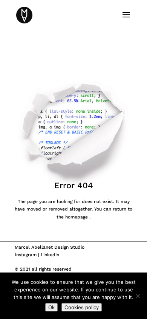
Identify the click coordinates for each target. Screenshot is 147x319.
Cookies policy (81, 307)
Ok (51, 307)
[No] (137, 296)
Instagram (26, 254)
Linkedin (50, 254)
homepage (77, 217)
